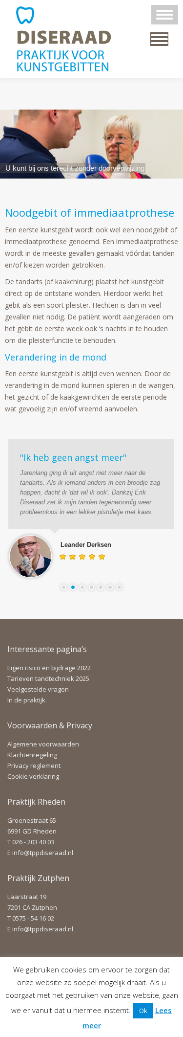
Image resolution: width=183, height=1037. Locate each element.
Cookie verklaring (33, 776)
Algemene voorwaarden (43, 744)
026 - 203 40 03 (33, 841)
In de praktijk (26, 700)
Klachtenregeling (32, 754)
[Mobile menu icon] (164, 14)
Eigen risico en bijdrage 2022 (49, 667)
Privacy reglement (34, 765)
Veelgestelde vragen (38, 689)
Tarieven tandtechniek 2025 (48, 678)
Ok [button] (143, 1010)
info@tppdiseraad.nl (42, 852)
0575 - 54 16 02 (33, 918)
